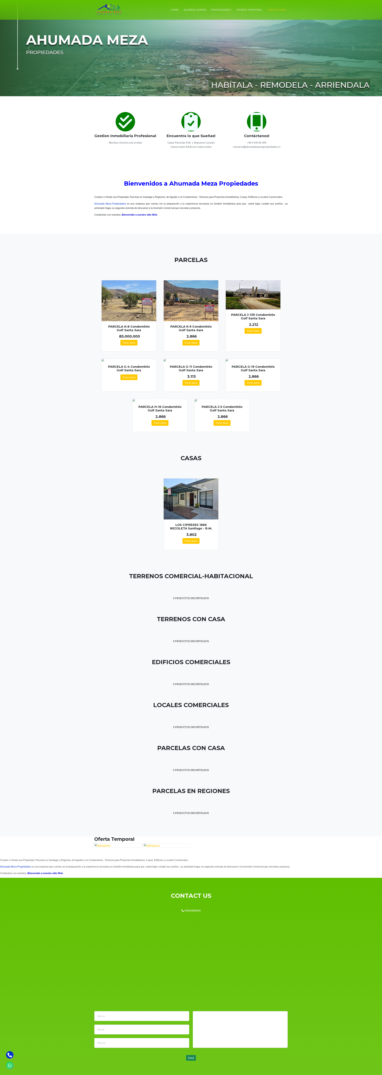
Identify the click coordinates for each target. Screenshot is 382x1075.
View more (128, 342)
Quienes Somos (195, 9)
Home (175, 9)
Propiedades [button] (220, 9)
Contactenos (276, 9)
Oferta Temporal (249, 9)
